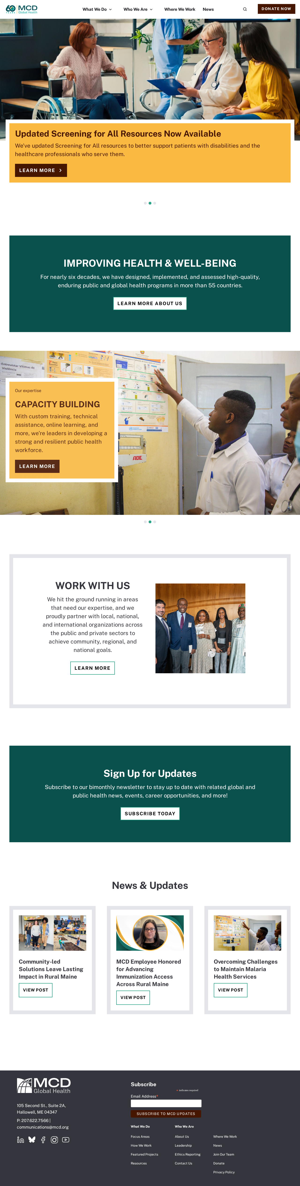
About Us (182, 1136)
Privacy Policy (224, 1172)
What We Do (94, 9)
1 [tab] (145, 203)
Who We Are (135, 9)
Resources (139, 1163)
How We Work (141, 1145)
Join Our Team (223, 1154)
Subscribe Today (150, 813)
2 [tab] (150, 203)
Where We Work (179, 9)
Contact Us (183, 1163)
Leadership (183, 1145)
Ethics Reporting (188, 1154)
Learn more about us (150, 303)
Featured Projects (144, 1154)
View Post (35, 990)
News (208, 9)
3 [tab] (154, 203)
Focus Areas (140, 1136)
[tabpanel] (150, 105)
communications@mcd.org (43, 1127)
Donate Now (277, 9)
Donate (219, 1163)
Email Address (144, 1096)
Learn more (37, 170)
